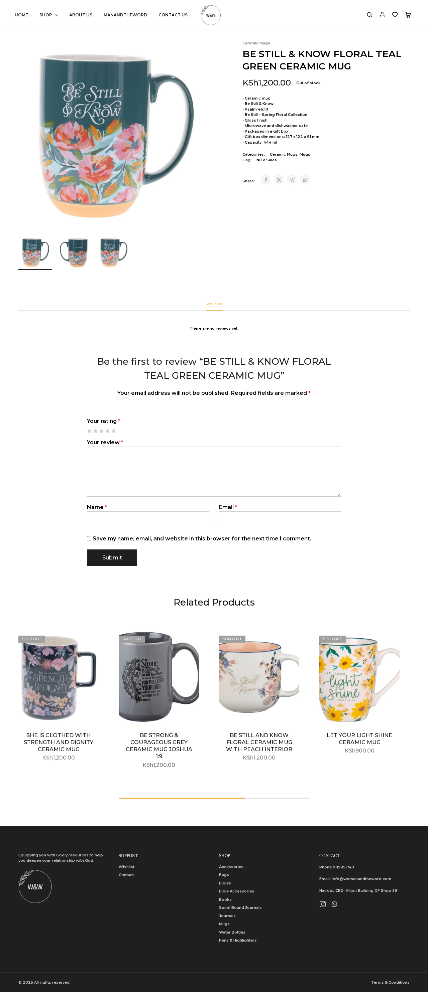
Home (21, 14)
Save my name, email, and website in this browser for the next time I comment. (202, 538)
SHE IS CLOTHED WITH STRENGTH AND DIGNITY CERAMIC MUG (58, 742)
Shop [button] (45, 14)
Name (97, 507)
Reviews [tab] (214, 304)
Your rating (103, 421)
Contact (126, 874)
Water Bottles (232, 932)
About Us (80, 14)
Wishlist (126, 866)
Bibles (225, 883)
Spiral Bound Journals (240, 907)
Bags (224, 874)
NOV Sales (266, 160)
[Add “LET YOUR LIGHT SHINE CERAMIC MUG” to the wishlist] (389, 642)
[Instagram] (323, 905)
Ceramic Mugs (256, 43)
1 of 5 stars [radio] (90, 431)
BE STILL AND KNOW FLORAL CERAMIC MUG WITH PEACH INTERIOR (259, 742)
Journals (227, 916)
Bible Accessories (236, 891)
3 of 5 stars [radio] (102, 431)
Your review (105, 442)
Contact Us (173, 14)
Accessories (231, 866)
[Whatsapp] (334, 905)
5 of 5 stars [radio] (114, 431)
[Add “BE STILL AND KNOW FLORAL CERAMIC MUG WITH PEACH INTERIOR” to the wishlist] (289, 642)
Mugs (305, 154)
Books (225, 899)
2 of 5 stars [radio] (96, 431)
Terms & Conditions (390, 982)
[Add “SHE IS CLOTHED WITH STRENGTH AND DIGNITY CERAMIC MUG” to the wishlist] (88, 642)
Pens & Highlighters (238, 940)
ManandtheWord (125, 14)
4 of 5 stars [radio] (108, 431)
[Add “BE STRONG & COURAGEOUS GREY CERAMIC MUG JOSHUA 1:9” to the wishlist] (189, 642)
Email (228, 507)
